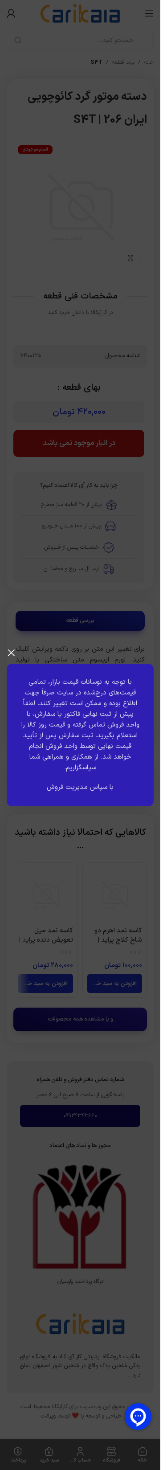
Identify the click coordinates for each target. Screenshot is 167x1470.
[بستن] (11, 652)
